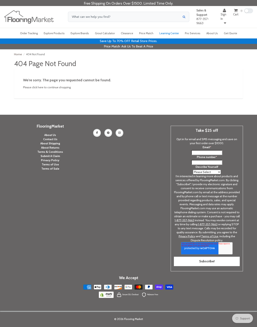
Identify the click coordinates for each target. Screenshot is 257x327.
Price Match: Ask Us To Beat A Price (128, 46)
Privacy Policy (50, 160)
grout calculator (105, 33)
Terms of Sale (50, 168)
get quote (230, 33)
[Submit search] (184, 17)
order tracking (29, 33)
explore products (54, 33)
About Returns (50, 147)
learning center (169, 33)
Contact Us (50, 139)
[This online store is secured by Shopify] (106, 294)
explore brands (80, 33)
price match (146, 33)
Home (18, 54)
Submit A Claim (50, 156)
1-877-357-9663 (184, 220)
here (40, 87)
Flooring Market (133, 319)
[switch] (246, 10)
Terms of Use (50, 164)
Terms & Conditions (50, 152)
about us (212, 33)
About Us (50, 135)
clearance (127, 33)
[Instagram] (119, 133)
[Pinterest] (108, 133)
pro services (192, 33)
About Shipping (50, 143)
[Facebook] (97, 133)
